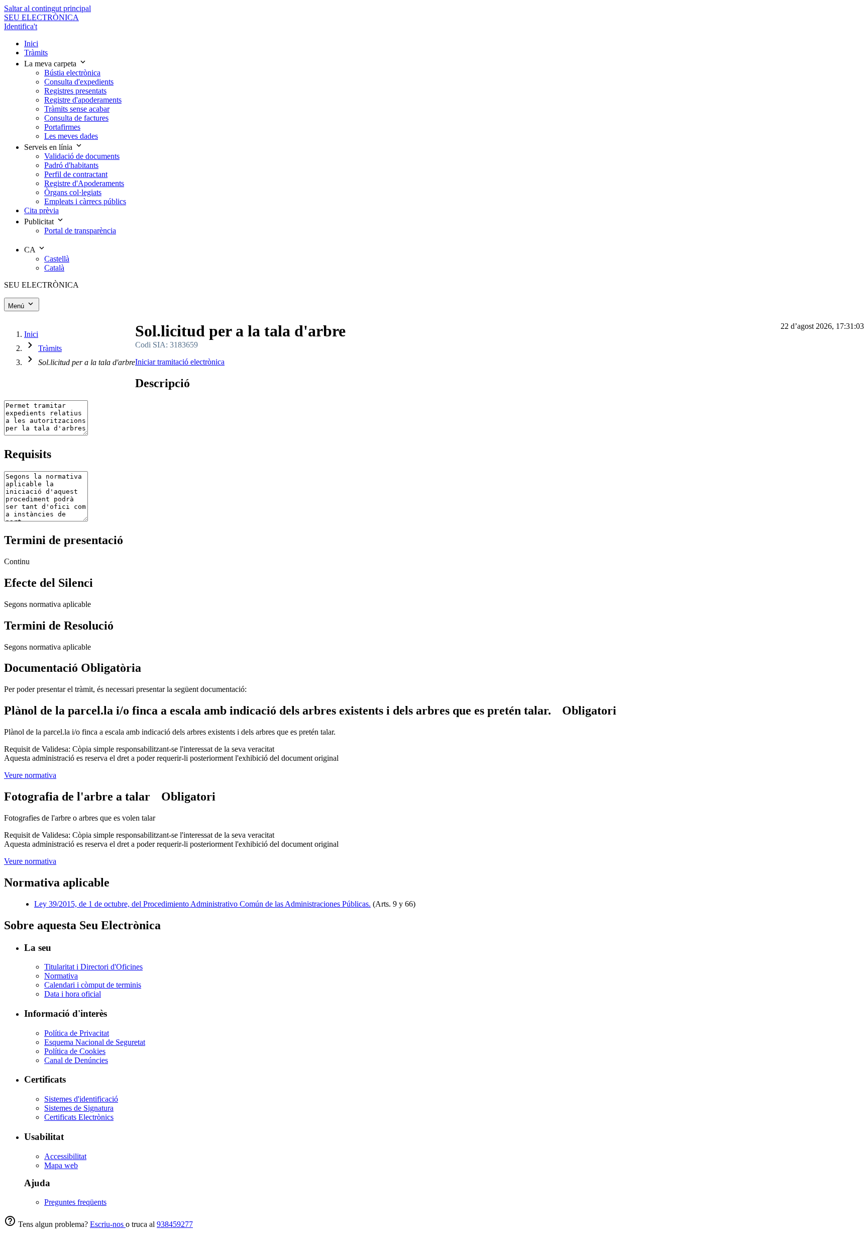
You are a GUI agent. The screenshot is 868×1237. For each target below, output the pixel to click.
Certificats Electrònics (79, 1117)
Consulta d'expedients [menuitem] (79, 81)
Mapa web (61, 1165)
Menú (17, 306)
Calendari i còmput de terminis (92, 985)
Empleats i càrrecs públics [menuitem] (85, 201)
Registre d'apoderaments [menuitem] (83, 100)
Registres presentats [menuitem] (75, 90)
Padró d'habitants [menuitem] (71, 165)
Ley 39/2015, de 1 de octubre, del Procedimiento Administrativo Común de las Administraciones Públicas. (202, 904)
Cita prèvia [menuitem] (41, 210)
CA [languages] (30, 249)
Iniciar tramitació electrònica (180, 362)
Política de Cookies (74, 1051)
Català (54, 267)
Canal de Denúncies (76, 1060)
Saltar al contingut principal (47, 8)
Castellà (56, 258)
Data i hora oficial (72, 994)
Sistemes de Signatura (79, 1108)
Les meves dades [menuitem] (71, 136)
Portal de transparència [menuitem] (80, 230)
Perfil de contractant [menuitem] (75, 174)
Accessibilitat (65, 1156)
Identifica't (20, 26)
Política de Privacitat (76, 1033)
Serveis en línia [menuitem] (49, 147)
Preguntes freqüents (75, 1202)
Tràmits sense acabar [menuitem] (77, 109)
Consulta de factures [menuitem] (76, 118)
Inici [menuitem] (31, 43)
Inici (31, 334)
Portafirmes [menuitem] (62, 127)
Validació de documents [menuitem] (82, 156)
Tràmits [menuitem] (36, 52)
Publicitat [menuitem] (40, 221)
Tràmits (50, 348)
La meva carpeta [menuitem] (51, 63)
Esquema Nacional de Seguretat (94, 1042)
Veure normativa (30, 775)
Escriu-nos (108, 1224)
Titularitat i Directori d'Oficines (93, 966)
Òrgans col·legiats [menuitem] (72, 192)
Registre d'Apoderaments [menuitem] (84, 183)
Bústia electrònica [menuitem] (72, 72)
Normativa (61, 975)
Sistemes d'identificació (81, 1099)
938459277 (175, 1224)
